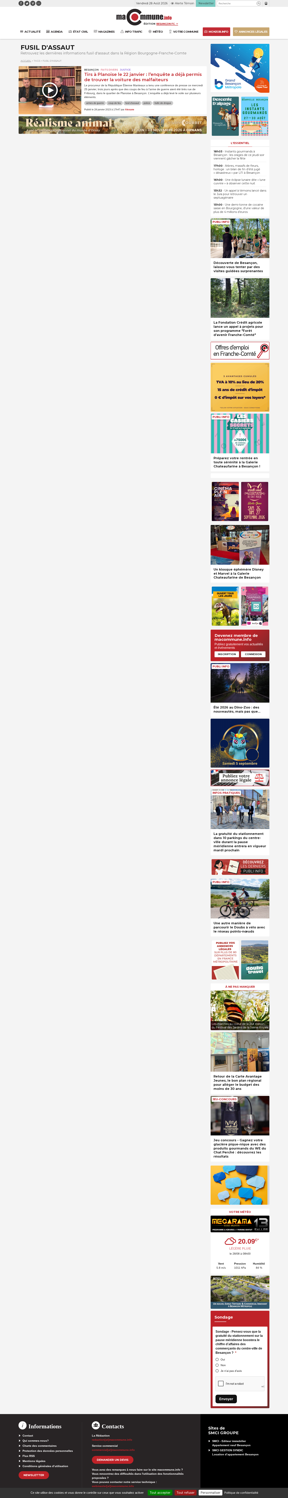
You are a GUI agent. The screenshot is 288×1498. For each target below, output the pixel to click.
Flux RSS (29, 1455)
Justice (125, 69)
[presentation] (214, 1009)
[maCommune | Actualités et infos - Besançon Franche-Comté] (144, 17)
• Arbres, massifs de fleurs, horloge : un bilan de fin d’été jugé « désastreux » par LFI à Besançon (237, 169)
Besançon (91, 69)
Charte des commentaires (40, 1445)
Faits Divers (109, 69)
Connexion (253, 654)
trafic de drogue (163, 103)
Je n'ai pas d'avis (231, 1370)
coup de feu (114, 103)
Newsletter (34, 1475)
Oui (223, 1359)
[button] (259, 3)
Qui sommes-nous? (36, 1440)
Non (223, 1365)
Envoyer (226, 1399)
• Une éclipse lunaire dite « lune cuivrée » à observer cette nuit (239, 181)
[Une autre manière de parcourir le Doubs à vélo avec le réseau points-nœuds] (240, 898)
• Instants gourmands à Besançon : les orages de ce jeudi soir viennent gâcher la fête (239, 155)
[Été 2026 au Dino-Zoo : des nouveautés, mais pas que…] (240, 683)
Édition (149, 23)
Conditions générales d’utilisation (45, 1466)
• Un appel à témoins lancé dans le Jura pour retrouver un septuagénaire (240, 194)
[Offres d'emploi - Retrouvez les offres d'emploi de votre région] (240, 358)
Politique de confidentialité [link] (241, 1492)
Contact (28, 1435)
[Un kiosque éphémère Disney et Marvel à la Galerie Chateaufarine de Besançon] (240, 545)
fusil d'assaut (132, 103)
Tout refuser (186, 1492)
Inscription (227, 654)
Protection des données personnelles (48, 1450)
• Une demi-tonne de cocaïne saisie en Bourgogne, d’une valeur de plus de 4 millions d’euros (239, 208)
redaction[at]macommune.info (112, 1439)
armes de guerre (95, 103)
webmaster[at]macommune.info (113, 1486)
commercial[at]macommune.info (113, 1449)
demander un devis (113, 1460)
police (147, 103)
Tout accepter (160, 1492)
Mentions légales (34, 1461)
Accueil (26, 60)
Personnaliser (210, 1492)
